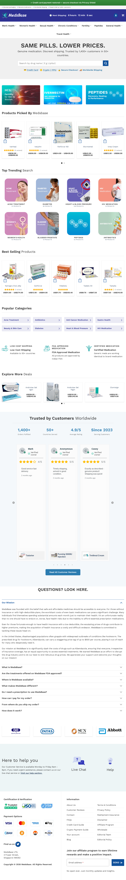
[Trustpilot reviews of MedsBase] (13, 806)
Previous (13, 503)
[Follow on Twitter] (18, 844)
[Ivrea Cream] (113, 132)
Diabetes (39, 328)
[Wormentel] (88, 132)
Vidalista (63, 286)
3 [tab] (61, 565)
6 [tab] (72, 565)
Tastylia (113, 286)
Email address (76, 862)
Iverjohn (38, 147)
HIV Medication (104, 328)
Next (112, 503)
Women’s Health (27, 26)
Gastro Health (103, 320)
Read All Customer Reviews (62, 572)
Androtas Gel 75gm (73, 388)
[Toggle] (121, 602)
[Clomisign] (95, 392)
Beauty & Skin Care (13, 328)
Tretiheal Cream (96, 555)
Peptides (98, 26)
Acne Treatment (11, 320)
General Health (113, 26)
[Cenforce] (38, 272)
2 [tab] (57, 565)
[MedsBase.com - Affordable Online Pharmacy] (14, 15)
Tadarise (30, 555)
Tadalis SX (88, 286)
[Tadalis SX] (88, 272)
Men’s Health (8, 26)
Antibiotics (40, 320)
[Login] (116, 15)
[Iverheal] (13, 132)
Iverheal (13, 147)
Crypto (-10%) (49, 70)
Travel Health (62, 34)
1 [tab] (54, 565)
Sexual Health (46, 26)
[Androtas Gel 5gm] (11, 392)
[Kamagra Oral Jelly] (13, 272)
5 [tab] (68, 565)
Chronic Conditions (67, 26)
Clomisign (114, 387)
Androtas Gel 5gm (31, 388)
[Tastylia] (113, 272)
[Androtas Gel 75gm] (53, 392)
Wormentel (88, 147)
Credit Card (32, 70)
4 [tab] (65, 565)
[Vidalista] (63, 272)
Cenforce (38, 286)
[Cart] (123, 15)
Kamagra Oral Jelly (13, 286)
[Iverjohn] (38, 132)
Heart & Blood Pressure (77, 328)
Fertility (86, 26)
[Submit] (105, 63)
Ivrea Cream (113, 147)
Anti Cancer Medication (77, 320)
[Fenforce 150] (63, 132)
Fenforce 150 (63, 147)
